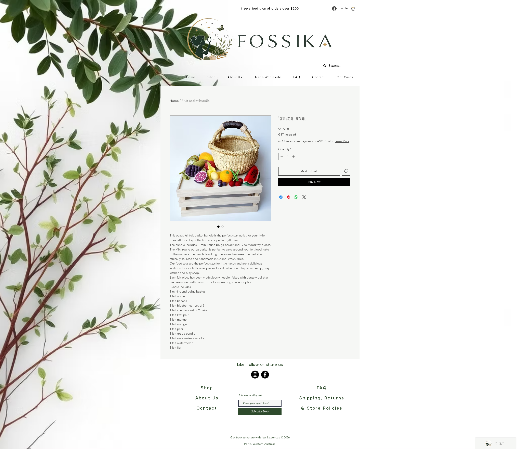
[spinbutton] (287, 160)
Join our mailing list (250, 395)
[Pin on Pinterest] (288, 201)
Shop (207, 388)
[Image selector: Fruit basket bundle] (218, 226)
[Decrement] (281, 160)
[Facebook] (265, 375)
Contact (206, 408)
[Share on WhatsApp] (296, 201)
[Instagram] (255, 375)
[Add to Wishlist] (346, 175)
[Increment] (293, 160)
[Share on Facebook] (280, 201)
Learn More (309, 145)
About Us (207, 398)
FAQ (322, 388)
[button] (353, 9)
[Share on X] (304, 201)
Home (174, 101)
